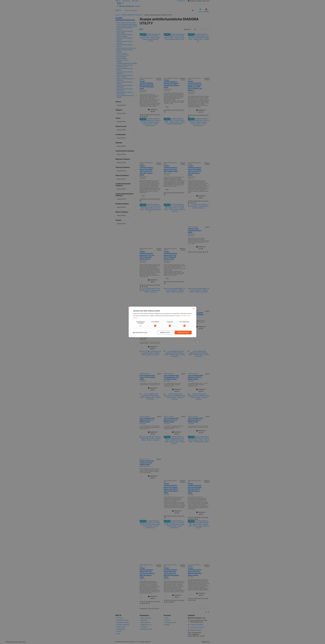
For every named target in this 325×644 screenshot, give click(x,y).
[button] (140, 332)
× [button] (193, 308)
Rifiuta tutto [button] (165, 332)
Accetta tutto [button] (183, 332)
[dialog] (162, 322)
